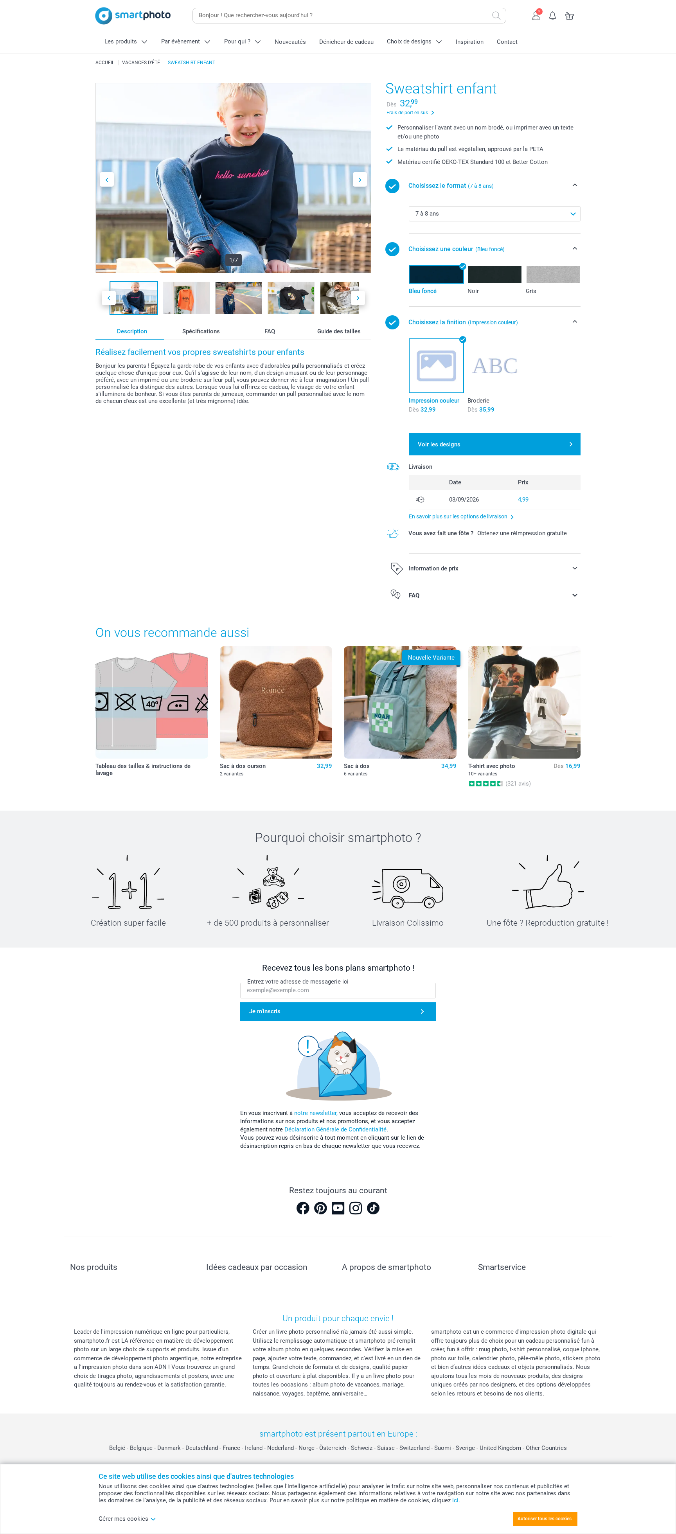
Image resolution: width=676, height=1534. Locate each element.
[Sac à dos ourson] (276, 702)
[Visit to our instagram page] (355, 1208)
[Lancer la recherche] (496, 15)
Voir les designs (439, 444)
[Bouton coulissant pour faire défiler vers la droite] (360, 179)
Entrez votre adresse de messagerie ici (298, 981)
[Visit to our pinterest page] (320, 1208)
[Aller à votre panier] (569, 15)
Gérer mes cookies (123, 1518)
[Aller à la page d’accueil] (133, 16)
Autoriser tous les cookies (545, 1518)
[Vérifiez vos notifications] (553, 15)
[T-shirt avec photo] (524, 702)
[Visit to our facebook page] (303, 1208)
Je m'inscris (264, 1011)
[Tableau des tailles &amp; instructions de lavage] (151, 702)
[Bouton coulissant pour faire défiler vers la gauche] (107, 179)
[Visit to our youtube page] (338, 1208)
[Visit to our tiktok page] (373, 1208)
